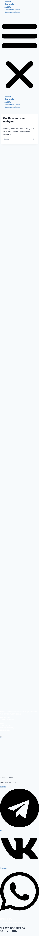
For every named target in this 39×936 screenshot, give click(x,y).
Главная (8, 1)
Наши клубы (9, 4)
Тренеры (8, 7)
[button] (19, 55)
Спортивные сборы (12, 9)
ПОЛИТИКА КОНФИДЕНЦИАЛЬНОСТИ (12, 922)
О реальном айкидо (12, 12)
